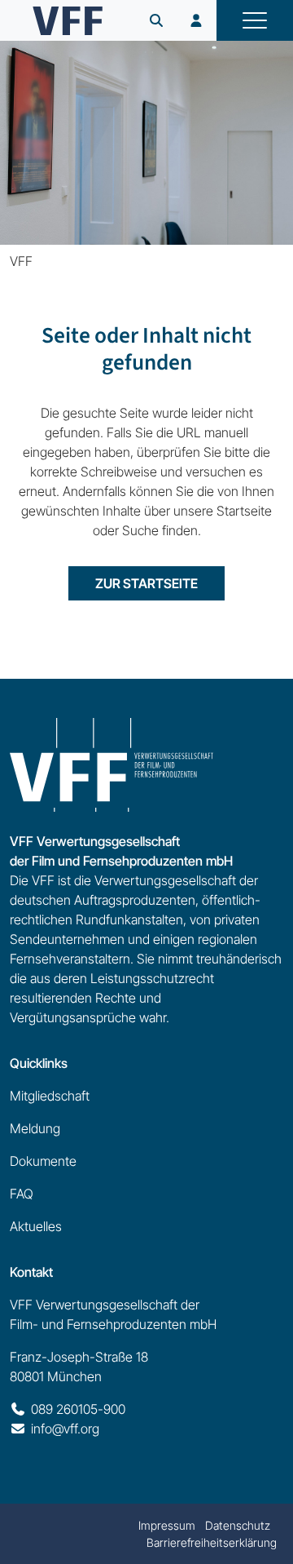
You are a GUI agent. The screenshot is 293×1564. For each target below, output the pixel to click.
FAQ (21, 1193)
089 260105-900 (78, 1409)
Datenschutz (237, 1525)
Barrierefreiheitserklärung (211, 1542)
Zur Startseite (146, 583)
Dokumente (43, 1161)
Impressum (166, 1525)
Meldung (35, 1128)
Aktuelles (36, 1226)
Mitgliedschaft (50, 1096)
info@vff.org (65, 1428)
